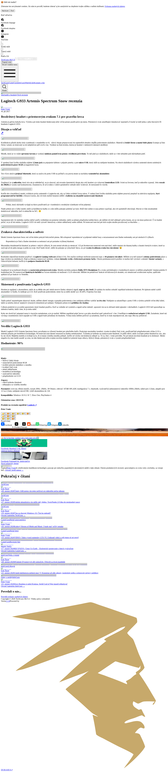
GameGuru (13, 83)
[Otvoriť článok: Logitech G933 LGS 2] (10, 279)
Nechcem (5, 11)
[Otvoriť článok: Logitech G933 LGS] (10, 265)
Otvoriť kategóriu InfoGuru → (13, 586)
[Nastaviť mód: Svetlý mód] (2, 44)
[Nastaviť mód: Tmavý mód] (2, 49)
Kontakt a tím (39, 83)
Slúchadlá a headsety (9, 95)
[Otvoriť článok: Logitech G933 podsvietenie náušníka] (16, 296)
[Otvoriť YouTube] (2, 37)
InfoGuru (21, 83)
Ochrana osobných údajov (115, 6)
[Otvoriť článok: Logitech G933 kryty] (10, 169)
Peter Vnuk (11, 468)
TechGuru (5, 83)
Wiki (27, 83)
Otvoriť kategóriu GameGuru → (13, 551)
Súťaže (31, 83)
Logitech (32, 405)
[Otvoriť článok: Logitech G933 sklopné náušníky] (14, 226)
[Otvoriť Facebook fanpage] (2, 20)
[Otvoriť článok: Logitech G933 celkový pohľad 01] (15, 138)
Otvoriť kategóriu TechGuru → (13, 515)
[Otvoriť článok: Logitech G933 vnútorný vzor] (13, 149)
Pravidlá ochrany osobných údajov (14, 597)
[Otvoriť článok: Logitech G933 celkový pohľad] (14, 252)
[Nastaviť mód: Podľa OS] (2, 54)
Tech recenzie (22, 95)
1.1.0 (8, 601)
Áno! (12, 11)
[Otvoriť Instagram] (2, 32)
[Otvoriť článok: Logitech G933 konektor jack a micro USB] (18, 158)
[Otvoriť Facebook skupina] (2, 26)
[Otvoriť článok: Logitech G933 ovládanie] (12, 200)
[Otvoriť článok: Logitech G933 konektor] (11, 178)
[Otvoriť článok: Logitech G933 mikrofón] (11, 215)
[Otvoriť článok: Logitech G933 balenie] (11, 320)
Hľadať (4, 90)
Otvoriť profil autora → (14, 470)
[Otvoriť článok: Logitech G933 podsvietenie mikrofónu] (16, 189)
